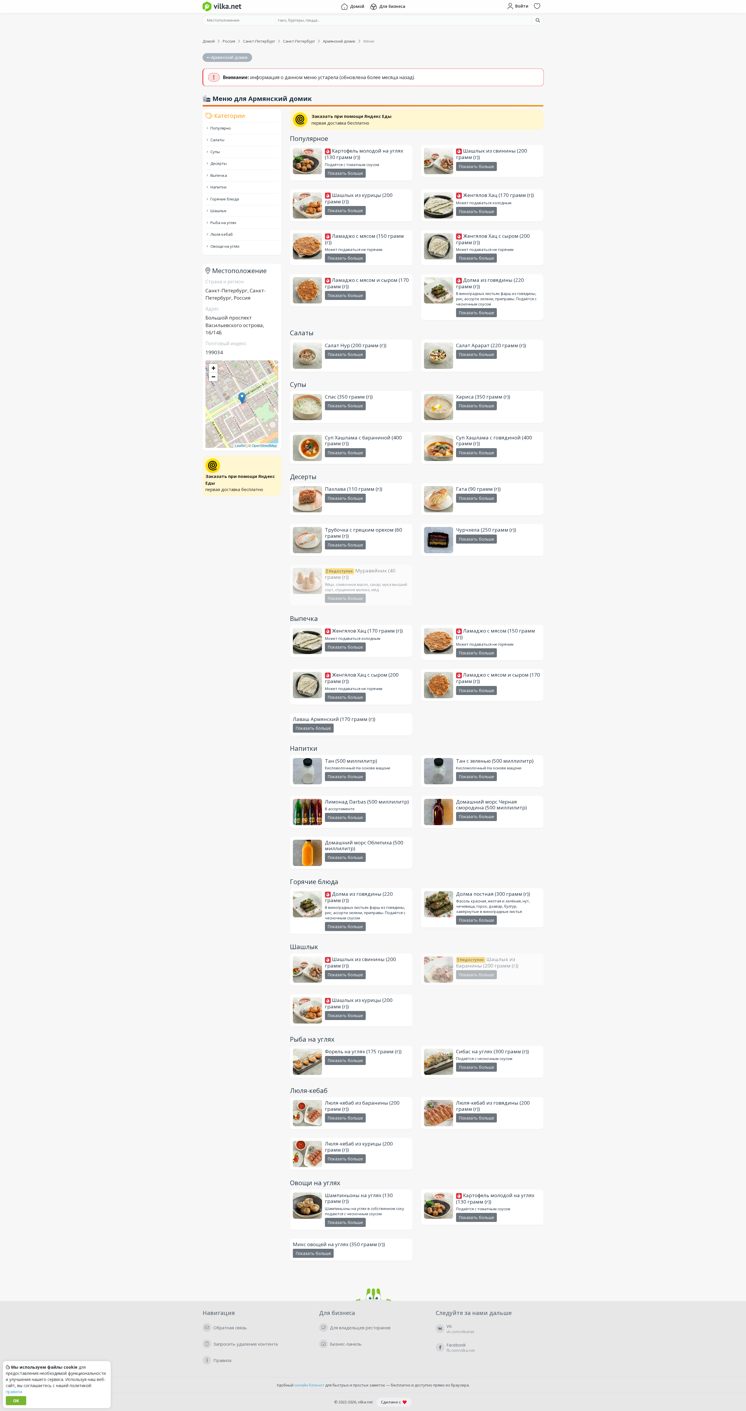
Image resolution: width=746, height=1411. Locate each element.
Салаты (217, 139)
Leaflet (240, 445)
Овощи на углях (225, 246)
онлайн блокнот (309, 1385)
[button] (242, 398)
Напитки (218, 187)
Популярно (220, 128)
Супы (215, 151)
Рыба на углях (223, 222)
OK (16, 1400)
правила (14, 1391)
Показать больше (345, 173)
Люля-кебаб (221, 234)
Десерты (218, 163)
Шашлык (218, 210)
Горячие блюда (224, 199)
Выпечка (218, 175)
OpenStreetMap (264, 445)
